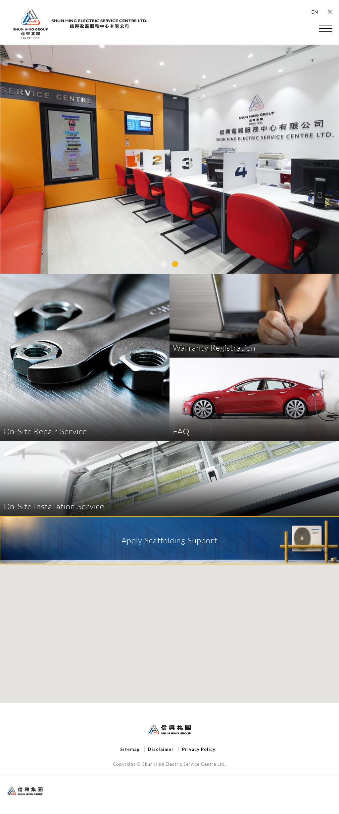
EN (315, 12)
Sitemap (130, 749)
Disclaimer (161, 749)
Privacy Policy (199, 749)
